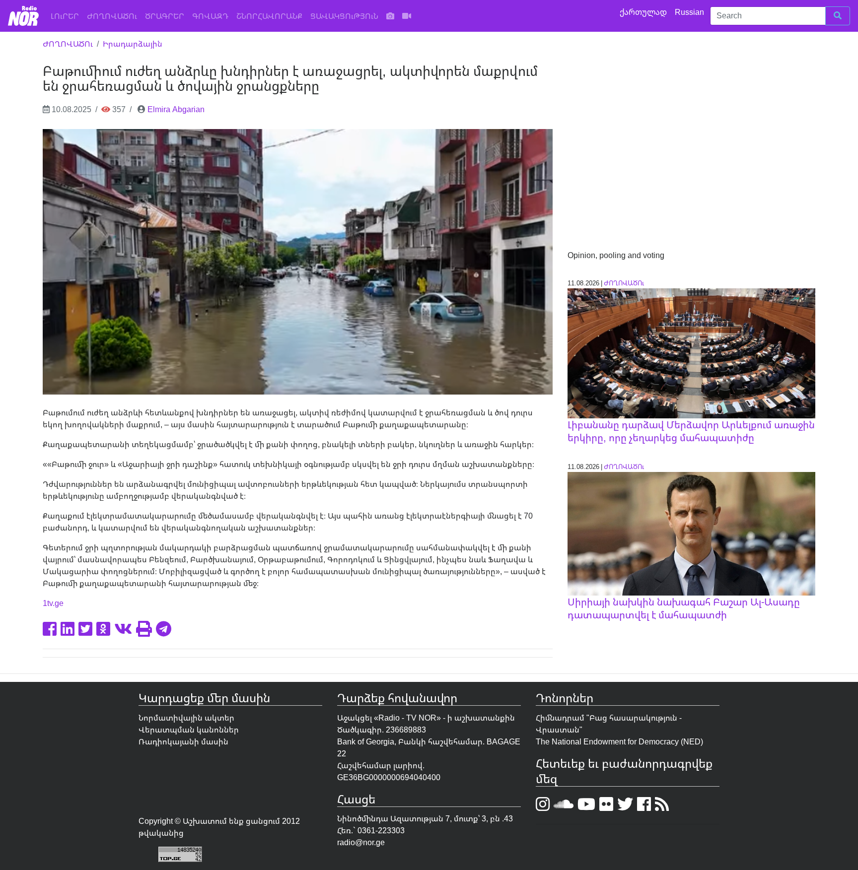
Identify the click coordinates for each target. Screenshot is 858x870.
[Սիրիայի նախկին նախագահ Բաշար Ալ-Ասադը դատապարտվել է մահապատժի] (691, 533)
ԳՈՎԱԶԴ (210, 15)
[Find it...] (837, 15)
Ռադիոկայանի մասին (183, 741)
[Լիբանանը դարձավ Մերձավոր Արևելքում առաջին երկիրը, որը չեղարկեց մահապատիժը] (691, 352)
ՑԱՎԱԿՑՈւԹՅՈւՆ (344, 15)
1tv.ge (53, 603)
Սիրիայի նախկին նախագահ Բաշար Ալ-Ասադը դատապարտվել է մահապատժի (684, 608)
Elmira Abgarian (176, 109)
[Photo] (390, 16)
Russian (690, 11)
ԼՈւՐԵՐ (67, 15)
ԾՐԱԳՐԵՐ (164, 15)
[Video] (406, 16)
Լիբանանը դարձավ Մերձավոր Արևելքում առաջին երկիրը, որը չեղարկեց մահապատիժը (691, 431)
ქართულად (644, 11)
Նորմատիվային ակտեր (186, 717)
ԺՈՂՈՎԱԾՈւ (112, 15)
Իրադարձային (132, 43)
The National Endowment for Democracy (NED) (619, 741)
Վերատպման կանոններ (189, 729)
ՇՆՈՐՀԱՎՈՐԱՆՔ (269, 15)
